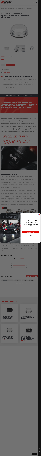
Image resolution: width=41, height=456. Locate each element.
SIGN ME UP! (30, 232)
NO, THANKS (30, 235)
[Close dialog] (39, 214)
